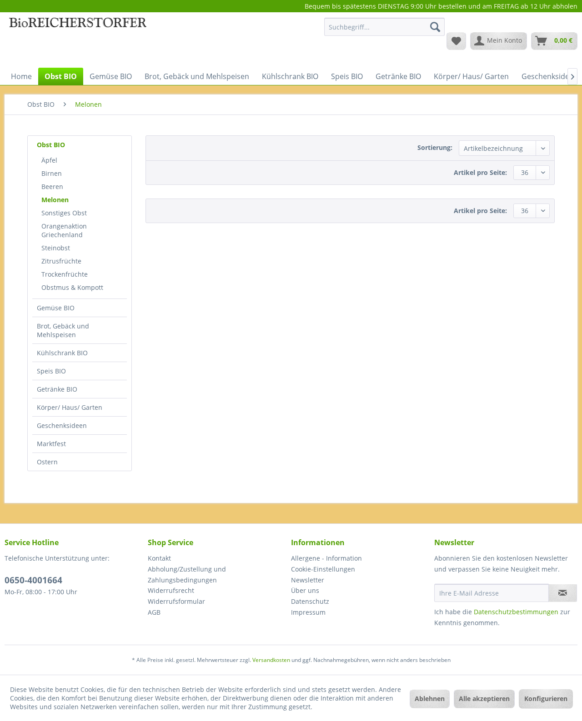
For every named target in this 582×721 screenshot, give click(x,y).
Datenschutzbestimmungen (516, 611)
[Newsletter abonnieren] (562, 593)
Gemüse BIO (56, 307)
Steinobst (55, 248)
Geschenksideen (62, 425)
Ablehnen (430, 698)
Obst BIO (51, 144)
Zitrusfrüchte (61, 261)
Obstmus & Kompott (72, 287)
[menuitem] (384, 31)
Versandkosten (271, 660)
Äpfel (49, 160)
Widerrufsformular (176, 601)
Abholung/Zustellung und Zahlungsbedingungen (187, 574)
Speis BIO (51, 371)
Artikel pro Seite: (480, 172)
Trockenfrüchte (64, 274)
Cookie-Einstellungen (323, 569)
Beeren (52, 186)
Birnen (51, 173)
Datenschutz (310, 601)
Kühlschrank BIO (62, 352)
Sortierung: (434, 147)
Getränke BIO (57, 389)
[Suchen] (435, 27)
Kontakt (159, 558)
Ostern (47, 461)
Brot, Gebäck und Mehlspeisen (63, 330)
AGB (154, 612)
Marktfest (51, 443)
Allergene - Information (326, 558)
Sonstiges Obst (64, 213)
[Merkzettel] (456, 41)
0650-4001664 (33, 580)
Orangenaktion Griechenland (64, 230)
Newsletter (307, 580)
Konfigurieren (545, 698)
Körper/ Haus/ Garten (69, 407)
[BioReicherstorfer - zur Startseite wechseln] (77, 40)
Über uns (305, 590)
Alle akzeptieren (484, 698)
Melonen (55, 199)
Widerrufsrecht (171, 590)
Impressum (308, 612)
